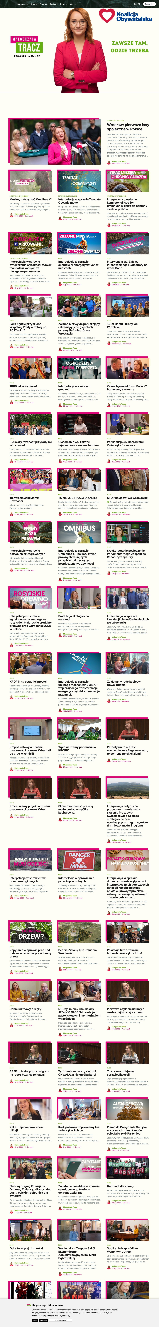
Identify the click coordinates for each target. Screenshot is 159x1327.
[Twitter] (139, 4)
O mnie (34, 4)
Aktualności (22, 4)
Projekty (54, 4)
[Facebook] (135, 4)
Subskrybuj (149, 4)
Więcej (73, 4)
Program (43, 4)
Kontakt (63, 4)
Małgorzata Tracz (119, 161)
